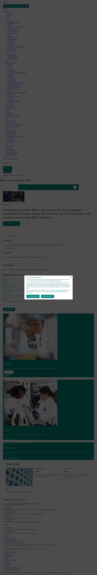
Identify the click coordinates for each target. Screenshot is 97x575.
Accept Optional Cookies (33, 296)
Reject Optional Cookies (47, 296)
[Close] (71, 277)
